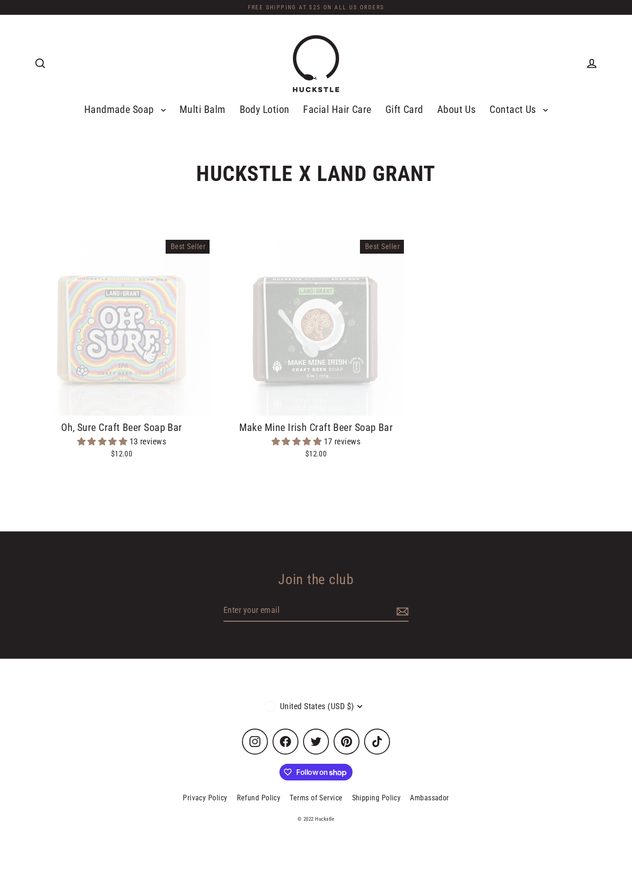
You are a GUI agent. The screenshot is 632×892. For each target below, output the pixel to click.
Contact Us (514, 109)
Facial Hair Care (337, 109)
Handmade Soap (120, 109)
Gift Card (404, 109)
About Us (456, 109)
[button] (103, 441)
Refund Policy (259, 797)
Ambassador (429, 797)
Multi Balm (203, 109)
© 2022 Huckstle (316, 819)
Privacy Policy (205, 797)
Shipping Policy (376, 797)
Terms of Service (316, 797)
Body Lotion (265, 109)
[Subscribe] (401, 611)
